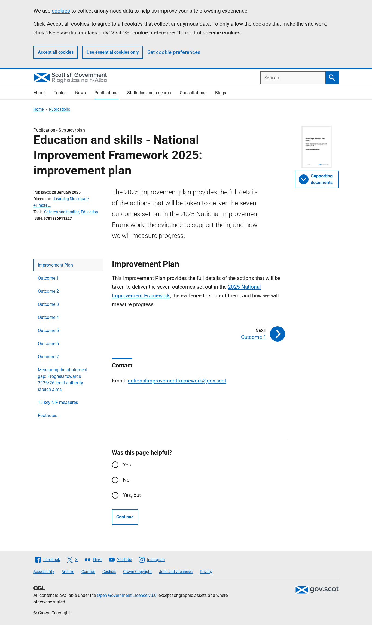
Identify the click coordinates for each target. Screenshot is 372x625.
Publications (106, 92)
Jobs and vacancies (176, 571)
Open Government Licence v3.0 (127, 595)
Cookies (109, 571)
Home (38, 109)
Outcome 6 (48, 343)
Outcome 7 (48, 356)
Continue (125, 517)
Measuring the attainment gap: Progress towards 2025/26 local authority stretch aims (62, 379)
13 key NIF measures (58, 402)
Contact (88, 571)
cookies (61, 11)
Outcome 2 (48, 291)
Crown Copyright (137, 571)
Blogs (220, 92)
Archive (68, 571)
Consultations (193, 92)
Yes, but (132, 495)
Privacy (206, 571)
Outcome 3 (48, 304)
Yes (127, 464)
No (126, 480)
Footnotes (47, 415)
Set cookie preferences (173, 52)
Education (89, 212)
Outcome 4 (48, 317)
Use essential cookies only (113, 52)
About (39, 92)
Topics (60, 92)
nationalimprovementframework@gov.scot (177, 381)
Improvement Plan (55, 265)
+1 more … (42, 205)
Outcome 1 (48, 278)
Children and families (61, 212)
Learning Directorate (71, 199)
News (80, 92)
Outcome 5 (48, 330)
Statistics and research (149, 92)
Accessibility (43, 571)
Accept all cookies (56, 52)
